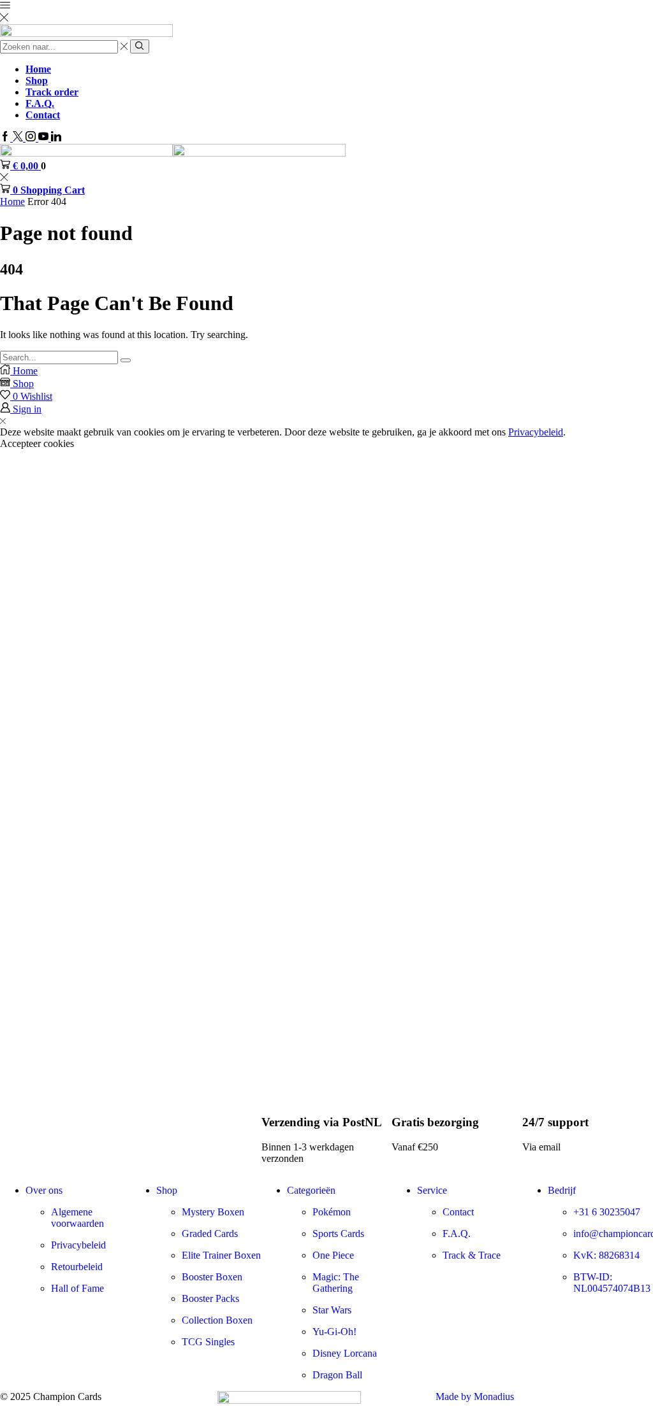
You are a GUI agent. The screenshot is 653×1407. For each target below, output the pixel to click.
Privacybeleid (535, 432)
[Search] (126, 360)
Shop (37, 80)
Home (38, 69)
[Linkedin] (56, 137)
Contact (43, 115)
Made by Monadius (475, 1396)
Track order (52, 92)
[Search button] (139, 46)
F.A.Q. (40, 103)
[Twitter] (19, 137)
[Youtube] (44, 137)
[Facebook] (6, 137)
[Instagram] (32, 137)
